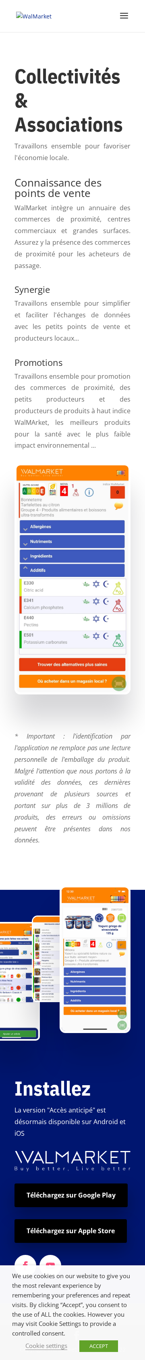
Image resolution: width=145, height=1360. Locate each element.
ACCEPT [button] (98, 1346)
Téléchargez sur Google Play (71, 1195)
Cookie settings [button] (46, 1346)
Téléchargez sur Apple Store (71, 1230)
